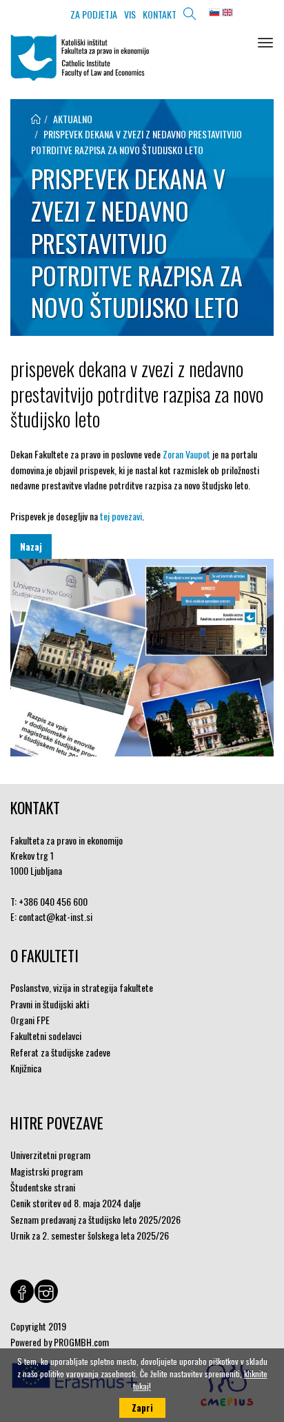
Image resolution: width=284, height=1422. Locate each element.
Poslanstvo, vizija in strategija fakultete (81, 987)
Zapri (142, 1407)
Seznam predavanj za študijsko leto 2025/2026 (95, 1219)
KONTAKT (159, 14)
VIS (130, 14)
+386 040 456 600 (53, 901)
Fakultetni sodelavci (45, 1035)
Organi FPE (30, 1019)
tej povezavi (121, 516)
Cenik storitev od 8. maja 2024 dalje (75, 1203)
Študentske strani (42, 1187)
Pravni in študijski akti (49, 1004)
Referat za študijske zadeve (60, 1052)
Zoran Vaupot (187, 454)
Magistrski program (46, 1171)
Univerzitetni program (50, 1154)
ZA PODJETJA (93, 14)
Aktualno (72, 119)
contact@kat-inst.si (55, 916)
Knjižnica (25, 1068)
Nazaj (31, 546)
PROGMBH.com (81, 1342)
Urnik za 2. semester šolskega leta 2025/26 (89, 1235)
